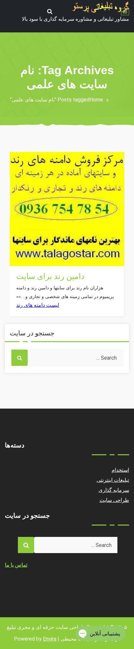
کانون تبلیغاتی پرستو (38, 237)
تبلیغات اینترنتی (32, 259)
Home (96, 100)
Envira (49, 639)
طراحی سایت (114, 500)
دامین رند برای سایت (50, 276)
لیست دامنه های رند (37, 305)
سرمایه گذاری (114, 490)
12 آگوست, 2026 (35, 248)
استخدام (120, 470)
